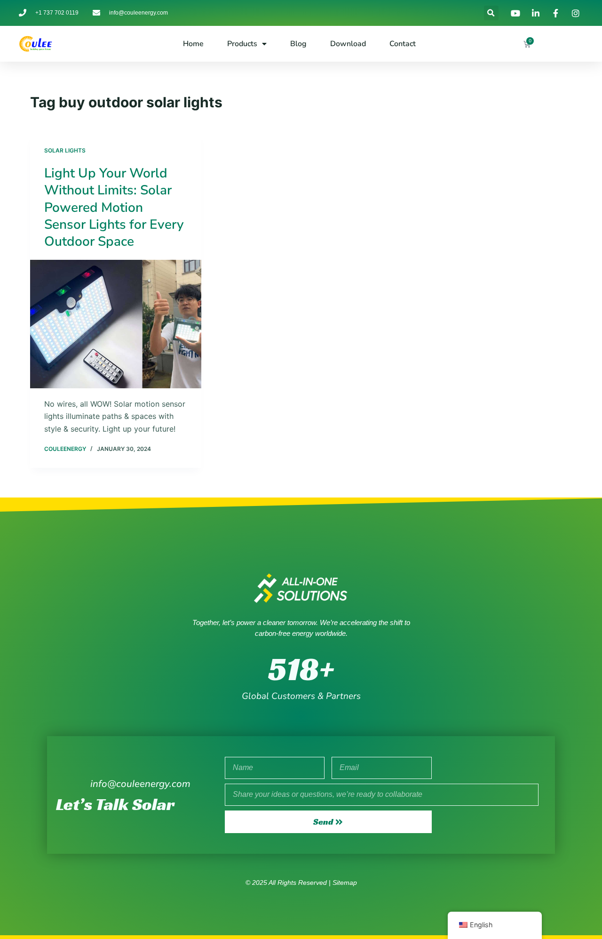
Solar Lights (65, 150)
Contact (402, 44)
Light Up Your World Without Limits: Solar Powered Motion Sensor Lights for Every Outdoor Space (114, 207)
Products (242, 44)
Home (193, 44)
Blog (298, 44)
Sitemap (345, 882)
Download (348, 44)
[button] (491, 13)
